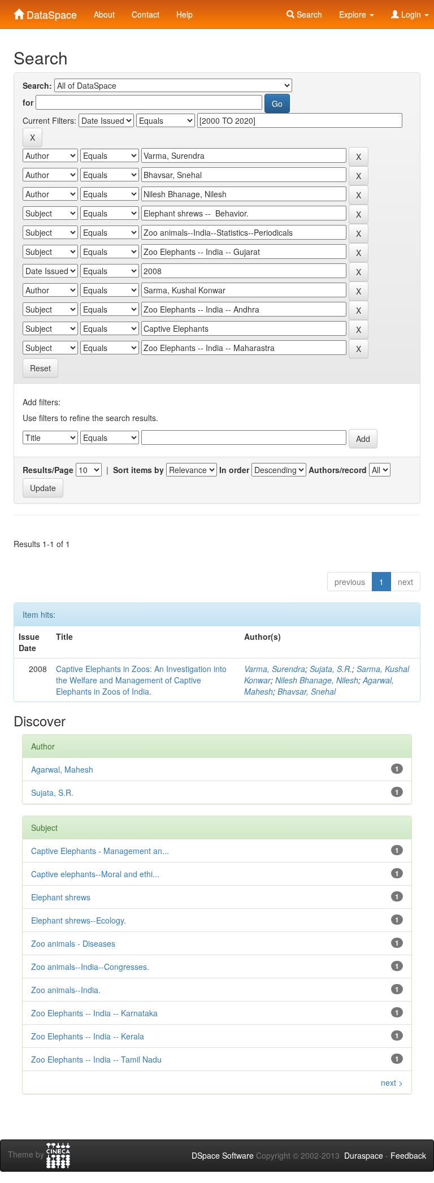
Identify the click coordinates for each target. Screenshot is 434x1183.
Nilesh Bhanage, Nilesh (316, 680)
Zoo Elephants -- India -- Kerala (87, 1036)
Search (308, 14)
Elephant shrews (60, 897)
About (104, 14)
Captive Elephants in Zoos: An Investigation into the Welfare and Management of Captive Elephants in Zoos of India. (141, 680)
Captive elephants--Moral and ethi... (95, 873)
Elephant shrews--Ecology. (78, 920)
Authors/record (338, 469)
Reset (40, 368)
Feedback (408, 1155)
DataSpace (50, 12)
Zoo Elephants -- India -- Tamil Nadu (96, 1059)
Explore (353, 14)
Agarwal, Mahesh (62, 769)
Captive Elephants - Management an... (100, 850)
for (28, 102)
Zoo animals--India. (66, 989)
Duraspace (363, 1155)
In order (234, 469)
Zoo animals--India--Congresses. (90, 966)
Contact (145, 14)
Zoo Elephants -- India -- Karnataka (94, 1013)
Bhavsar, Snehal (306, 691)
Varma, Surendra (274, 668)
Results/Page (48, 469)
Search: (37, 85)
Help (184, 14)
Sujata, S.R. (331, 668)
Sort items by (138, 469)
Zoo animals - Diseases (73, 943)
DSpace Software (223, 1155)
